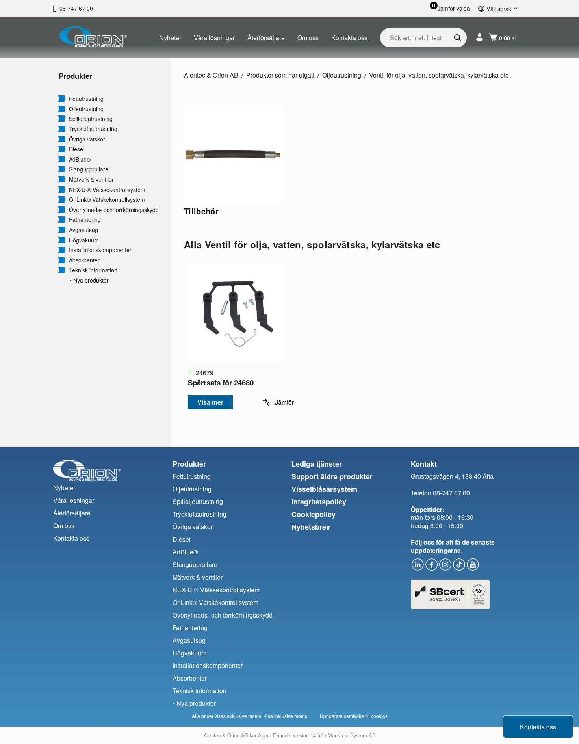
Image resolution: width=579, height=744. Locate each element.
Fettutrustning (86, 98)
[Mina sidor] (479, 37)
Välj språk (498, 8)
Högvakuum (84, 240)
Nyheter (170, 37)
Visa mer (210, 402)
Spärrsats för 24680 (221, 382)
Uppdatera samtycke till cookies (354, 715)
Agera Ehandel (274, 735)
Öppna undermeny (62, 98)
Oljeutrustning (86, 109)
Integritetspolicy (318, 502)
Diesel (76, 149)
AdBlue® (80, 159)
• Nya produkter (89, 280)
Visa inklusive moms (285, 715)
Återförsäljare (266, 37)
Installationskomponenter (100, 250)
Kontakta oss (349, 37)
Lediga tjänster (316, 464)
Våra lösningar (214, 37)
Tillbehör (201, 211)
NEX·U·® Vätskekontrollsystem (107, 189)
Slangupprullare (88, 169)
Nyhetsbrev (310, 527)
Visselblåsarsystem (324, 489)
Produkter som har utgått (280, 75)
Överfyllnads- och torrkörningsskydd (114, 210)
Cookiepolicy (313, 514)
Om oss (308, 37)
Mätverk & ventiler (91, 179)
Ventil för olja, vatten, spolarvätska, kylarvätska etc (438, 75)
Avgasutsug (83, 230)
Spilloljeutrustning (91, 119)
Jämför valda (454, 8)
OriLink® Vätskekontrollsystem (107, 199)
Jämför (284, 402)
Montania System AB (352, 735)
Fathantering (85, 219)
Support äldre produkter (332, 476)
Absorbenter (84, 260)
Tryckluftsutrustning (93, 129)
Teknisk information (93, 270)
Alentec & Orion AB (211, 75)
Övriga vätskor (87, 139)
